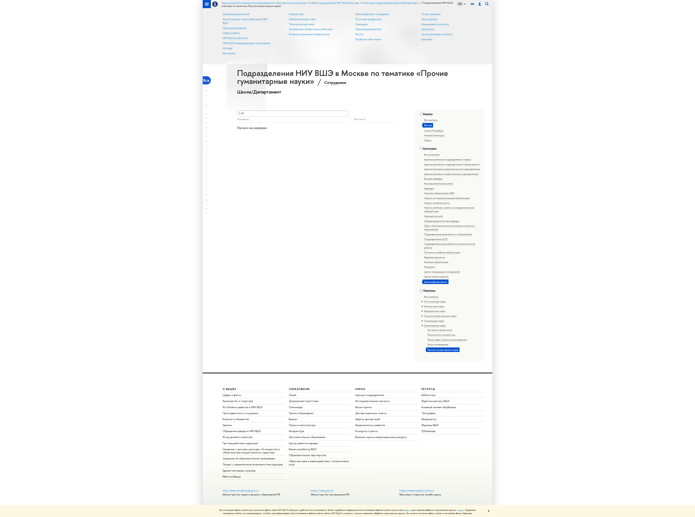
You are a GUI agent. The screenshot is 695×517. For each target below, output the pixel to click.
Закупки (227, 425)
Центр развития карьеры (303, 443)
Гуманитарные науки (435, 325)
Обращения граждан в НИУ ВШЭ (242, 431)
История (227, 48)
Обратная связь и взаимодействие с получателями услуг (319, 462)
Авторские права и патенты (437, 34)
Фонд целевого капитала (237, 437)
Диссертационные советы (371, 413)
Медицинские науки (434, 311)
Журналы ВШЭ (430, 425)
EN (465, 4)
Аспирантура (296, 431)
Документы (428, 29)
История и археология (439, 330)
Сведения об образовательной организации (249, 458)
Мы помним (229, 53)
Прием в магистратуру (302, 425)
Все (206, 80)
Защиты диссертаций (367, 419)
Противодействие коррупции (240, 443)
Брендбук (427, 39)
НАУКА (360, 389)
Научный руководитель (368, 29)
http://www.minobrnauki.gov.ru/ (241, 490)
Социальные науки (434, 320)
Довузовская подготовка (304, 401)
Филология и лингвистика (441, 334)
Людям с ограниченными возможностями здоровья (253, 464)
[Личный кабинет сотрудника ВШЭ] (479, 4)
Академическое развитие (370, 425)
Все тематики (431, 296)
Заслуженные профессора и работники (310, 29)
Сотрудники (335, 82)
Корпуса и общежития (236, 419)
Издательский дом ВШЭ (435, 401)
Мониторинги (363, 407)
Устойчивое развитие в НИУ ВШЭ (242, 407)
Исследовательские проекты (372, 401)
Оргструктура (429, 19)
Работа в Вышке (232, 476)
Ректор (359, 34)
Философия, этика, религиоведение (447, 339)
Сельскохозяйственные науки (440, 316)
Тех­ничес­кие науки (434, 306)
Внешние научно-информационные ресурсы (381, 437)
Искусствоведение (437, 344)
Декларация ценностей (236, 14)
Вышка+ (293, 419)
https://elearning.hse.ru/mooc (416, 490)
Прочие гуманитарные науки (442, 349)
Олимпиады (295, 407)
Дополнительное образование (307, 437)
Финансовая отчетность (435, 24)
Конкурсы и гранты (366, 431)
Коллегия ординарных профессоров (309, 34)
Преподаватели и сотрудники (372, 14)
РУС (460, 4)
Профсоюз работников (368, 39)
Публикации (428, 431)
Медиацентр (429, 419)
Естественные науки (435, 301)
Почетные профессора (368, 19)
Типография (428, 413)
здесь (407, 510)
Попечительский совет (302, 24)
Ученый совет (296, 14)
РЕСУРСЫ (428, 389)
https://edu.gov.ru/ (322, 490)
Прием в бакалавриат (301, 413)
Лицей (292, 395)
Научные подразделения (369, 395)
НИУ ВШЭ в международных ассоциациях (246, 43)
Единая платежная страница (239, 470)
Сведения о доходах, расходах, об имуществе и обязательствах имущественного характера (251, 450)
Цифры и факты (231, 32)
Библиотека (428, 395)
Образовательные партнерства (307, 455)
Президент (361, 24)
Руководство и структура (238, 401)
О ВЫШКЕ (229, 389)
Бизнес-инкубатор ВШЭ (303, 449)
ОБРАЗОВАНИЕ (299, 389)
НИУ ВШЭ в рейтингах (235, 37)
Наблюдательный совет (302, 19)
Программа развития (234, 28)
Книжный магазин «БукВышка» (439, 407)
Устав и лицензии (431, 14)
